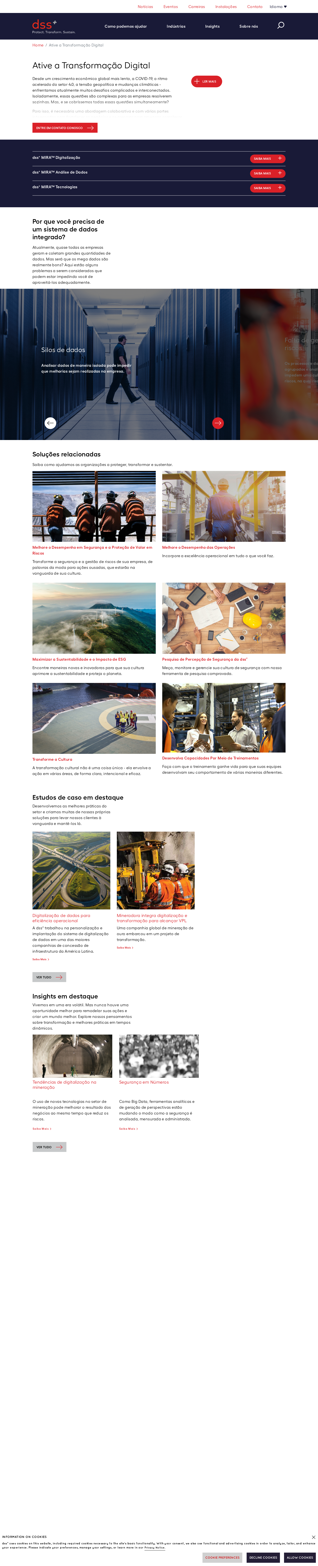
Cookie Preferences (222, 1557)
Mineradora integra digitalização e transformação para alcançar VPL (152, 918)
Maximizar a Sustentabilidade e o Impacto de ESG (79, 659)
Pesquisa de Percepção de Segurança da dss (205, 659)
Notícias (145, 6)
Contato (255, 6)
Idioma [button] (277, 6)
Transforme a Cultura (52, 759)
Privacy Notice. (155, 1548)
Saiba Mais (39, 959)
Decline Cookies (263, 1557)
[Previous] (50, 423)
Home (38, 45)
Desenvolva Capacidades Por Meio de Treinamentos (210, 758)
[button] (128, 26)
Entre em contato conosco (59, 128)
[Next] (218, 423)
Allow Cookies (300, 1557)
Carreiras (196, 6)
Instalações (226, 6)
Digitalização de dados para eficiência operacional (61, 918)
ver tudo (43, 977)
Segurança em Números (144, 1082)
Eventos (171, 6)
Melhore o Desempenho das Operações (198, 547)
